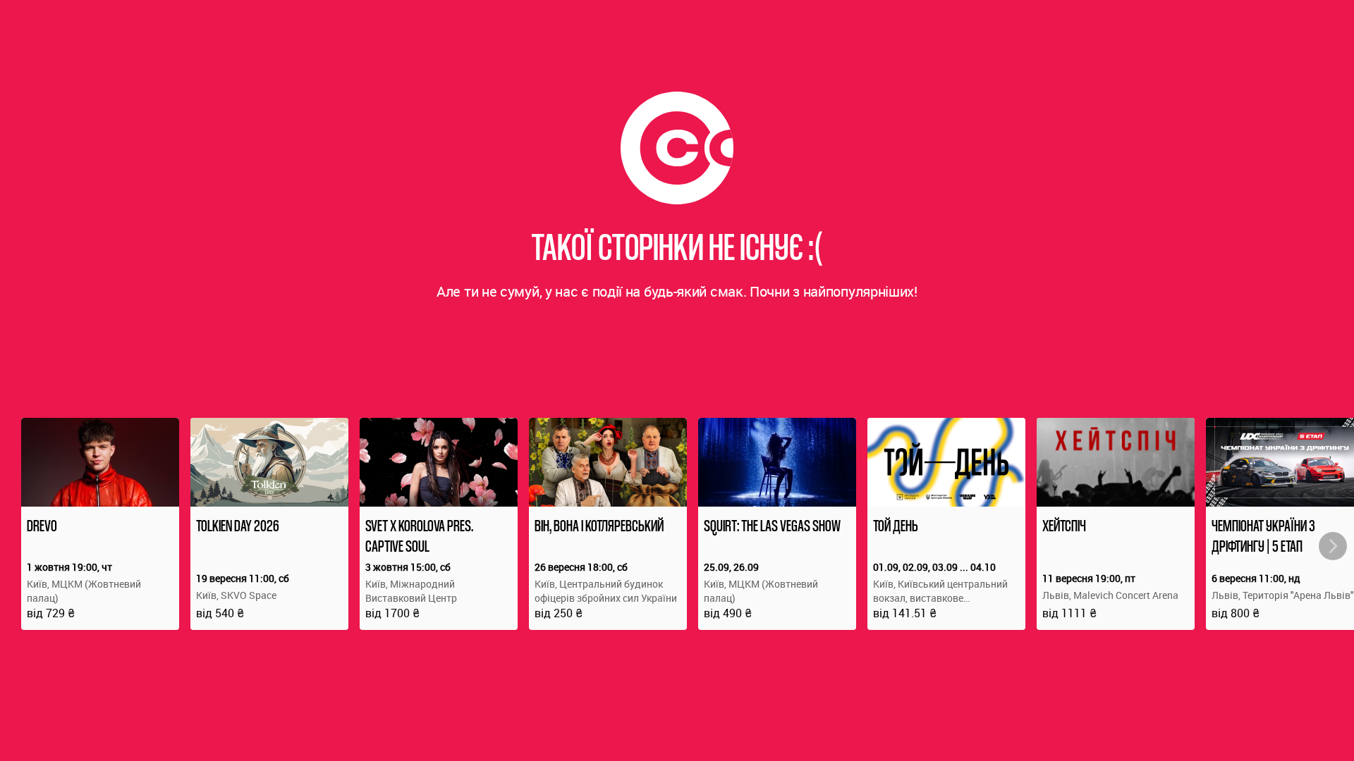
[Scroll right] (1333, 546)
